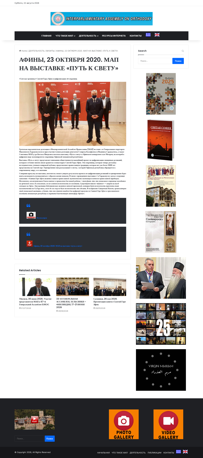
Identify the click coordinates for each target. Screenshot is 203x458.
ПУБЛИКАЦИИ (154, 452)
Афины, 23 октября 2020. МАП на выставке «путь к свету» (57, 246)
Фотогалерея (41, 218)
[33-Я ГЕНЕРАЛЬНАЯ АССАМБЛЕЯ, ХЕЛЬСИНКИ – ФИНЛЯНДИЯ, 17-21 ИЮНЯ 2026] (72, 287)
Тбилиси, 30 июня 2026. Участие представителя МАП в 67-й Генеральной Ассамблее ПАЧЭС (35, 301)
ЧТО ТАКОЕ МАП (64, 35)
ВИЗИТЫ (50, 51)
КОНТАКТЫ (136, 35)
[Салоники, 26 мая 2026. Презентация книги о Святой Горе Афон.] (109, 287)
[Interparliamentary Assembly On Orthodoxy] (102, 18)
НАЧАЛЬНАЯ (103, 452)
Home (24, 51)
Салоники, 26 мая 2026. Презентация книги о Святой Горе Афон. (109, 301)
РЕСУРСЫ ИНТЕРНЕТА (114, 35)
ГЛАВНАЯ (46, 35)
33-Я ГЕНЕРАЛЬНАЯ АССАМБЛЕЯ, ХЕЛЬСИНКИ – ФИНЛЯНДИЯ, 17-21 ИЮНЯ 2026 (71, 303)
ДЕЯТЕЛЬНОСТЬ (87, 35)
